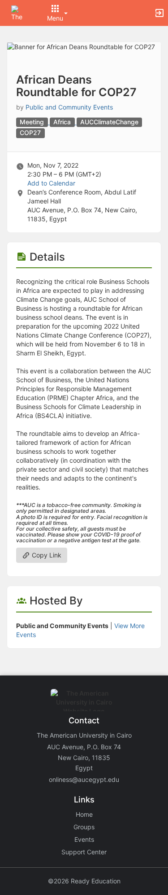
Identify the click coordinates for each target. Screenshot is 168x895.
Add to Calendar (51, 183)
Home (84, 814)
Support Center (84, 852)
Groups (84, 827)
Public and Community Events (69, 107)
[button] (19, 12)
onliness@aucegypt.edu (84, 779)
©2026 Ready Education (84, 881)
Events (84, 839)
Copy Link (45, 555)
